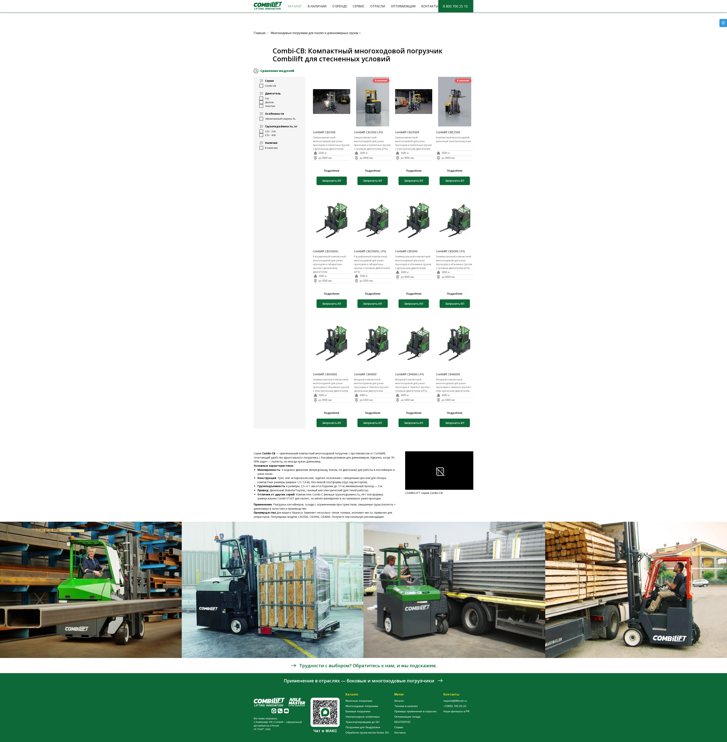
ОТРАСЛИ (377, 6)
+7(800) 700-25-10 (454, 706)
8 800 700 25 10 (455, 6)
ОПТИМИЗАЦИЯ (403, 6)
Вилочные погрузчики (359, 700)
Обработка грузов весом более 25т (367, 732)
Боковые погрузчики (358, 711)
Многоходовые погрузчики (362, 706)
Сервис (398, 727)
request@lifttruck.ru (455, 700)
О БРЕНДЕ (339, 6)
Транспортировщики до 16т (363, 721)
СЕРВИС (359, 6)
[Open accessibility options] (723, 23)
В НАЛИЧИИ (317, 6)
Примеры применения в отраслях (415, 711)
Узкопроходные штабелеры (363, 716)
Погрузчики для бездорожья (363, 727)
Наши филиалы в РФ (456, 711)
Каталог (399, 700)
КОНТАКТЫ (429, 6)
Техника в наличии (406, 706)
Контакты (400, 732)
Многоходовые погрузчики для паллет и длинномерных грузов (314, 33)
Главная (259, 33)
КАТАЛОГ (295, 6)
